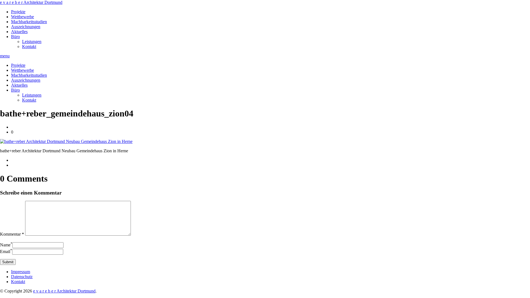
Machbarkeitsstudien (29, 21)
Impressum (20, 271)
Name (6, 245)
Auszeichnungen (25, 26)
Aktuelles (19, 31)
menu (5, 56)
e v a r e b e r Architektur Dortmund (31, 2)
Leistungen (31, 41)
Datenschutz (22, 276)
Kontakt (29, 46)
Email (6, 251)
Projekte (18, 11)
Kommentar (12, 234)
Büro (15, 36)
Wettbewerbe (22, 16)
